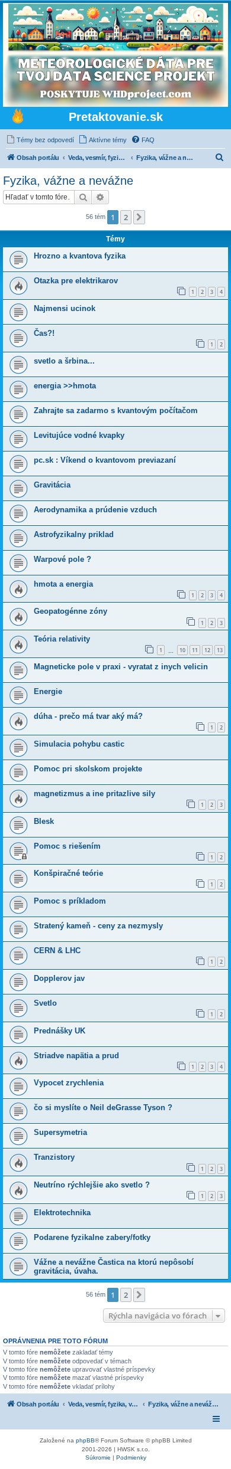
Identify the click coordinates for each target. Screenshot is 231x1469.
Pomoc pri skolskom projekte (88, 768)
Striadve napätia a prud (76, 1055)
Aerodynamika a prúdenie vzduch (95, 509)
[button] (139, 217)
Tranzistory (54, 1157)
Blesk (44, 821)
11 (195, 650)
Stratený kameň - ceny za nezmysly (98, 925)
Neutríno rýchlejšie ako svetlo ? (92, 1184)
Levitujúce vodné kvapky (79, 435)
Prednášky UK (59, 1030)
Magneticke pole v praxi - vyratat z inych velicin (121, 666)
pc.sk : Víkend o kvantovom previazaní (105, 460)
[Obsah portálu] (18, 117)
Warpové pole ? (62, 559)
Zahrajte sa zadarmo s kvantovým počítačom (116, 410)
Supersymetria (60, 1132)
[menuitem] (40, 140)
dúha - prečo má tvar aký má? (88, 716)
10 (182, 650)
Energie (48, 691)
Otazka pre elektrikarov (76, 280)
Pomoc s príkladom (70, 901)
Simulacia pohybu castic (79, 744)
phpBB (85, 1440)
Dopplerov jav (59, 978)
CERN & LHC (57, 950)
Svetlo (45, 1003)
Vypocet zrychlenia (69, 1082)
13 (220, 650)
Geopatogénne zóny (70, 611)
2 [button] (126, 217)
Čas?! (44, 333)
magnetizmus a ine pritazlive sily (94, 793)
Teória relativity (62, 638)
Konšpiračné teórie (68, 873)
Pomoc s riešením (67, 846)
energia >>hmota (65, 385)
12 (207, 650)
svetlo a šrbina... (64, 360)
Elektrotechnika (62, 1212)
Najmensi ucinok (64, 308)
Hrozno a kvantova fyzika (80, 255)
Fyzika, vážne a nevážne (68, 180)
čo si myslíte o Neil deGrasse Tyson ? (103, 1107)
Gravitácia (52, 484)
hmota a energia (63, 584)
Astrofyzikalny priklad (74, 534)
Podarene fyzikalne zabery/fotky (92, 1237)
